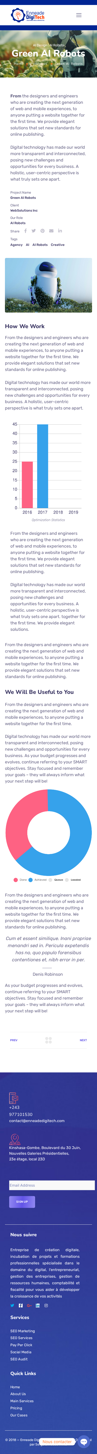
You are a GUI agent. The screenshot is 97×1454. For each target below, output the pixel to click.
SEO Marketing (22, 1331)
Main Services (22, 1401)
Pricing (16, 1408)
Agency (16, 245)
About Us (18, 1394)
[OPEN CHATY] (83, 1441)
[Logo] (27, 15)
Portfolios (38, 63)
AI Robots (40, 245)
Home (19, 63)
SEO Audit (18, 1359)
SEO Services (21, 1338)
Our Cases (18, 1415)
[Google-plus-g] (29, 1305)
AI (27, 245)
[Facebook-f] (21, 1305)
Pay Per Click (21, 1345)
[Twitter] (12, 1305)
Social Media (20, 1352)
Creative (58, 245)
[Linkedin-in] (38, 1305)
